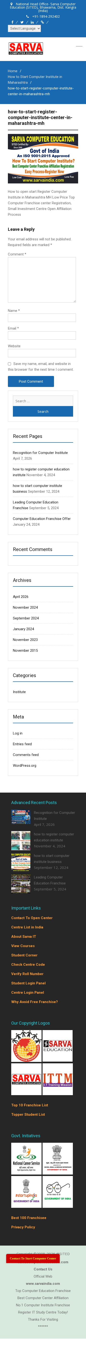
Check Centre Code (28, 964)
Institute (19, 692)
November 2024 (25, 607)
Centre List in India (27, 927)
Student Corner (24, 955)
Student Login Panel (28, 983)
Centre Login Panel (27, 992)
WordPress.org (24, 765)
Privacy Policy (23, 1227)
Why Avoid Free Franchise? (34, 1002)
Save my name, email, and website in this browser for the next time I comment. (41, 367)
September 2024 (26, 618)
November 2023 (25, 640)
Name (14, 311)
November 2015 (25, 650)
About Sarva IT (23, 936)
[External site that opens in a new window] (27, 1060)
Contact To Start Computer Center (33, 1258)
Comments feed (26, 755)
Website (14, 346)
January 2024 (23, 629)
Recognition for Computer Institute (40, 453)
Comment (17, 254)
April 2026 (20, 597)
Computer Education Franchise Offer (42, 519)
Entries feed (22, 744)
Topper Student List (28, 1114)
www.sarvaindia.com (43, 1283)
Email (13, 328)
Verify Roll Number (27, 974)
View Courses (23, 946)
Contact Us (43, 1269)
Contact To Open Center (32, 918)
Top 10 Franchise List (29, 1105)
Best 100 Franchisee (28, 1218)
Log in (17, 733)
